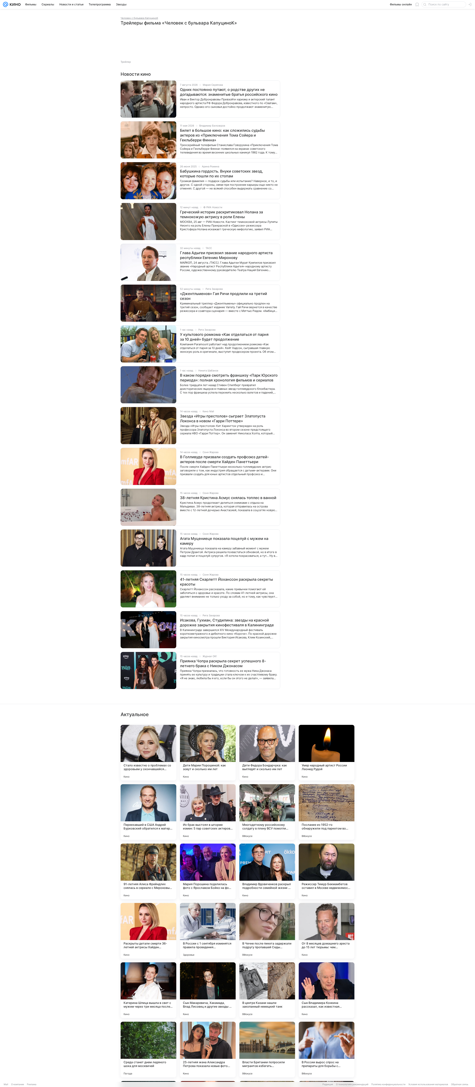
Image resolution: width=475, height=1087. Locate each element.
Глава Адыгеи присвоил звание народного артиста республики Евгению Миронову (226, 255)
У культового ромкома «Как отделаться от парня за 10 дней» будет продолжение (224, 337)
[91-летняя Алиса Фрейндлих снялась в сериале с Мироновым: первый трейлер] (148, 871)
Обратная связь (459, 1084)
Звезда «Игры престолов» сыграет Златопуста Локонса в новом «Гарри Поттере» (222, 418)
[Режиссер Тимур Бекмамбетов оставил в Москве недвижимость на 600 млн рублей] (326, 871)
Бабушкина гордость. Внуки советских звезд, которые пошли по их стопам (221, 173)
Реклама (31, 1084)
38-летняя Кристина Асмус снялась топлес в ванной (228, 498)
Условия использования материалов (428, 1084)
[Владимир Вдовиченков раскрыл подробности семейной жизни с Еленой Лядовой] (267, 871)
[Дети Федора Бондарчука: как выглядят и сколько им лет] (267, 753)
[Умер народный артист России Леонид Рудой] (326, 753)
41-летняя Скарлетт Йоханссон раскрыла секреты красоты (226, 581)
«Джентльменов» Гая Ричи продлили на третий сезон (223, 296)
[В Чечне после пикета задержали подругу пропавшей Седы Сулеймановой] (267, 931)
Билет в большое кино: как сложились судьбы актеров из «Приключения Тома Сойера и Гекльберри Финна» (222, 135)
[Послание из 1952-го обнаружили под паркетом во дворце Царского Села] (326, 812)
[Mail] (5, 4)
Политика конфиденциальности (388, 1084)
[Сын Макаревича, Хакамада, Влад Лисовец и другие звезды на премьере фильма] (208, 990)
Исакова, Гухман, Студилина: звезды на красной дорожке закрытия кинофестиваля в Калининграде (227, 622)
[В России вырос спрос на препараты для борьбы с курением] (326, 1049)
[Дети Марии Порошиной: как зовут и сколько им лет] (208, 753)
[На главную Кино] (14, 4)
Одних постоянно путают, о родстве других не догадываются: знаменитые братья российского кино (229, 92)
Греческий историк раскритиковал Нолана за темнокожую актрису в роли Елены (221, 214)
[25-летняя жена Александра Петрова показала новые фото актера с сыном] (208, 1049)
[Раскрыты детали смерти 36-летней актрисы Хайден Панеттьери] (148, 931)
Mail (6, 1084)
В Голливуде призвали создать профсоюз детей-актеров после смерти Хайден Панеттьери (224, 459)
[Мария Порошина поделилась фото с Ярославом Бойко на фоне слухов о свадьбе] (208, 871)
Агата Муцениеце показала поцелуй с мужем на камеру (224, 541)
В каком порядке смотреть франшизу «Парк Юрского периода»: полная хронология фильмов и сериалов (229, 377)
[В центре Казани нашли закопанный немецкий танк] (267, 990)
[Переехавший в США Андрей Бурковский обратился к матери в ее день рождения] (148, 812)
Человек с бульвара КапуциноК (139, 18)
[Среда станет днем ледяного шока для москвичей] (148, 1049)
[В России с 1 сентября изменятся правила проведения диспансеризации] (208, 931)
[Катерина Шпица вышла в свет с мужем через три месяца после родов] (148, 990)
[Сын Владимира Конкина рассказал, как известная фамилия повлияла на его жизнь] (326, 990)
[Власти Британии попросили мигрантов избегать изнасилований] (267, 1049)
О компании (17, 1084)
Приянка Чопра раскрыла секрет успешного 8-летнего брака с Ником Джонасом (223, 663)
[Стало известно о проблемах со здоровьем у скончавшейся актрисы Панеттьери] (148, 753)
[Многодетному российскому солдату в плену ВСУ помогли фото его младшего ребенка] (267, 812)
